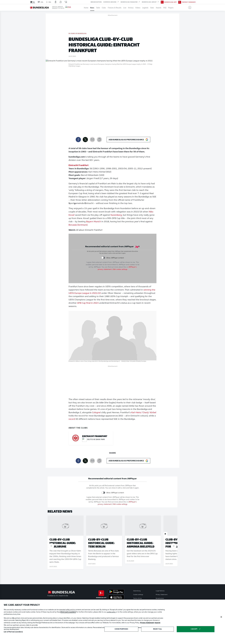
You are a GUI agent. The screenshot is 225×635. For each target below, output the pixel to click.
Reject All (157, 629)
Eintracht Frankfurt (78, 165)
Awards (158, 7)
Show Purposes (121, 629)
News (92, 7)
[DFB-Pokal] (56, 2)
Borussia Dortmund (78, 225)
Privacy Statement (161, 594)
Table (98, 7)
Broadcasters (96, 2)
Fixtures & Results (114, 7)
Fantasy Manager (188, 2)
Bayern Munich (93, 222)
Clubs (104, 7)
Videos (137, 7)
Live (124, 7)
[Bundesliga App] (162, 2)
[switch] (103, 258)
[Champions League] (60, 2)
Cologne (96, 413)
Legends (145, 7)
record (72, 419)
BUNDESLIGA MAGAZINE (129, 2)
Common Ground (110, 2)
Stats (152, 7)
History (130, 7)
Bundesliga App (170, 2)
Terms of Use (137, 598)
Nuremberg (116, 215)
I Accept (194, 629)
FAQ (164, 7)
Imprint (157, 623)
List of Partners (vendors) (13, 632)
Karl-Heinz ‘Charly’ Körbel (143, 413)
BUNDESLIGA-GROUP (149, 2)
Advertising (137, 591)
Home (86, 7)
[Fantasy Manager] (179, 2)
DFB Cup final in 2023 (88, 303)
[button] (188, 7)
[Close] (221, 617)
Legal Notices (160, 591)
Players (171, 7)
